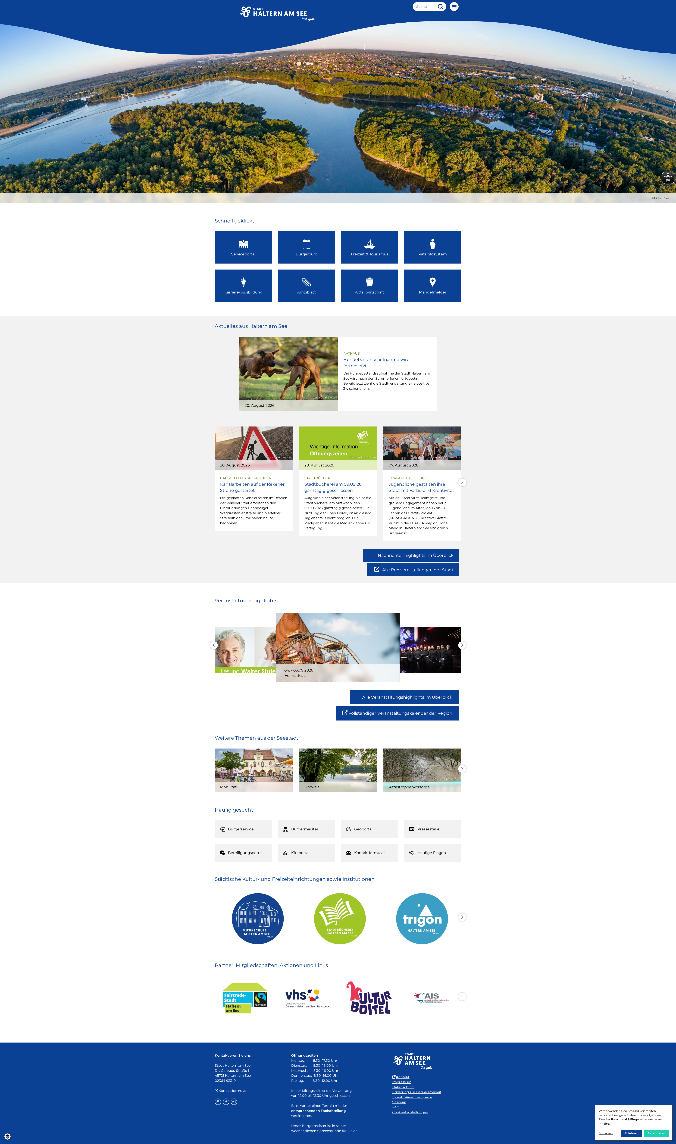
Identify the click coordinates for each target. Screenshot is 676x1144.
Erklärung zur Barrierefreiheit (416, 1092)
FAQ (395, 1107)
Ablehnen (631, 1133)
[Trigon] (420, 919)
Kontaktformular (232, 1091)
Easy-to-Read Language (412, 1097)
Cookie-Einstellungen (410, 1112)
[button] (462, 482)
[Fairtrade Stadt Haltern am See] (245, 998)
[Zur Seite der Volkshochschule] (307, 998)
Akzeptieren (656, 1133)
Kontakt (402, 1077)
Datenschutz (403, 1087)
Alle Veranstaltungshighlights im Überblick (407, 697)
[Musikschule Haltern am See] (256, 919)
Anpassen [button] (606, 1133)
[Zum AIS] (431, 998)
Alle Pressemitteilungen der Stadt (417, 571)
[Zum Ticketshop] (369, 998)
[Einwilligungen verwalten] (7, 1136)
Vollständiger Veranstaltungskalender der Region (403, 715)
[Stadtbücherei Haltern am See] (338, 919)
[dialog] (633, 1122)
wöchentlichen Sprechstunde (316, 1131)
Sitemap (399, 1102)
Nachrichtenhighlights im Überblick (415, 555)
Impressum (401, 1082)
